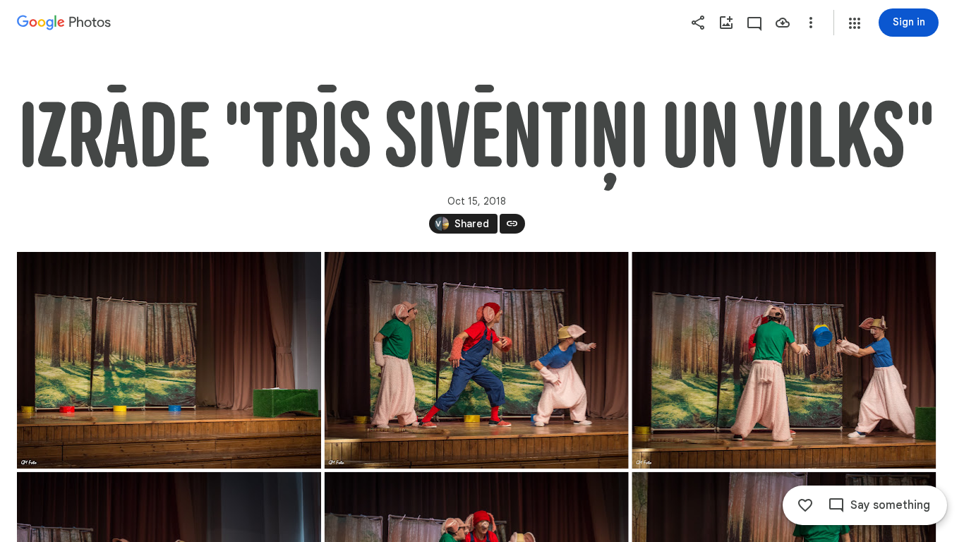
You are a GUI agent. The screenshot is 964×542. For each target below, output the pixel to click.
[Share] (698, 22)
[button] (855, 23)
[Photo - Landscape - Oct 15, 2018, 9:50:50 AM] (477, 360)
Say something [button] (890, 505)
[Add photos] (726, 22)
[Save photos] (783, 22)
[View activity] (754, 22)
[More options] (811, 22)
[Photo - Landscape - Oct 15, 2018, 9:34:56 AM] (169, 360)
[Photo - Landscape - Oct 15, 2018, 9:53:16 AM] (784, 360)
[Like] (805, 505)
